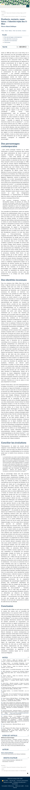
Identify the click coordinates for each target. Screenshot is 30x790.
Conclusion (7, 42)
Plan (3, 30)
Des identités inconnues (10, 39)
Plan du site (12, 780)
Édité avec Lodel (19, 786)
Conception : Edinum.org (8, 786)
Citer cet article (17, 30)
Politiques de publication (20, 782)
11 (1, 694)
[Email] (25, 46)
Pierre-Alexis (8, 26)
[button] (17, 46)
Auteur (24, 30)
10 (24, 326)
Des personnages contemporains (13, 37)
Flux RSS (5, 780)
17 (1, 726)
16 (19, 587)
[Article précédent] (27, 773)
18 (10, 617)
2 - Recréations (22, 16)
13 (26, 470)
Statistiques (15, 783)
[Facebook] (20, 46)
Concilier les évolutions (10, 40)
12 (1, 698)
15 (9, 509)
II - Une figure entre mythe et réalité (10, 16)
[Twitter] (22, 46)
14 (12, 501)
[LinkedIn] (24, 46)
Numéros (3, 11)
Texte (6, 30)
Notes (10, 30)
